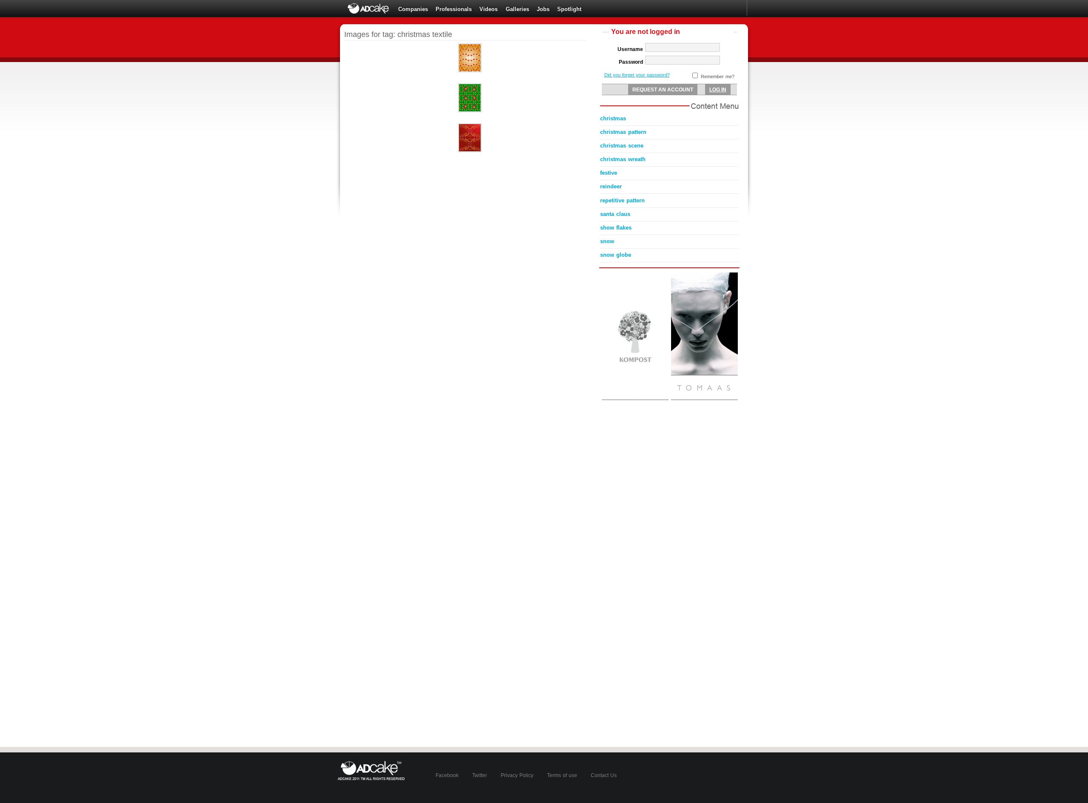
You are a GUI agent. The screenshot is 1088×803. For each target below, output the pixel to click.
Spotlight (569, 9)
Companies (413, 9)
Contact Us (604, 775)
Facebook (447, 775)
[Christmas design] (470, 150)
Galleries (517, 9)
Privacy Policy (517, 775)
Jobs (543, 9)
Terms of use (562, 775)
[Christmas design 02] (470, 110)
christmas (613, 118)
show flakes (616, 227)
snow (607, 241)
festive (608, 173)
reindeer (611, 186)
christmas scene (621, 145)
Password (631, 62)
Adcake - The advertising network (369, 8)
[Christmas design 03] (470, 71)
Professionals (454, 9)
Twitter (479, 775)
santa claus (615, 214)
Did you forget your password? (637, 74)
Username (630, 49)
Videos (488, 9)
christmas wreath (623, 159)
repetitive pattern (622, 200)
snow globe (615, 255)
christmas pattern (623, 132)
